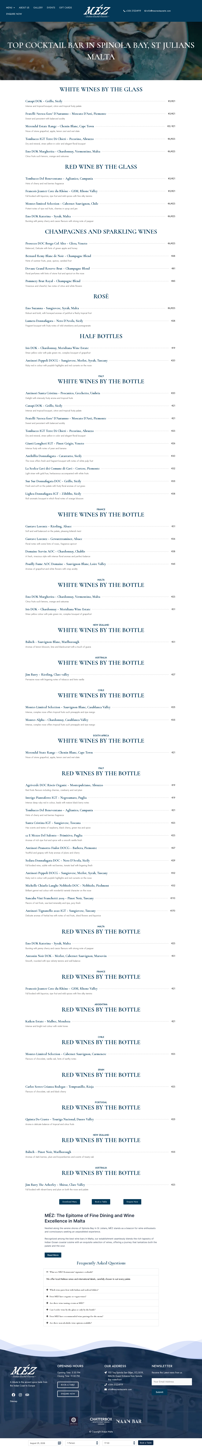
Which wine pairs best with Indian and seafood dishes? (74, 1290)
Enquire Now (14, 14)
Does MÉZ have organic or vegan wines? (68, 1296)
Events (51, 7)
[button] (10, 8)
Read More (53, 1255)
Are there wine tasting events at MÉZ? (67, 1303)
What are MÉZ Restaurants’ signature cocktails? (71, 1272)
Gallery (38, 7)
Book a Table (146, 1443)
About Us (24, 7)
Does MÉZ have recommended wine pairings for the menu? (76, 1316)
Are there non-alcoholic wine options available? (71, 1323)
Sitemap (13, 1401)
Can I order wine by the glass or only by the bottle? (72, 1309)
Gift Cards (65, 7)
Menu (9, 7)
